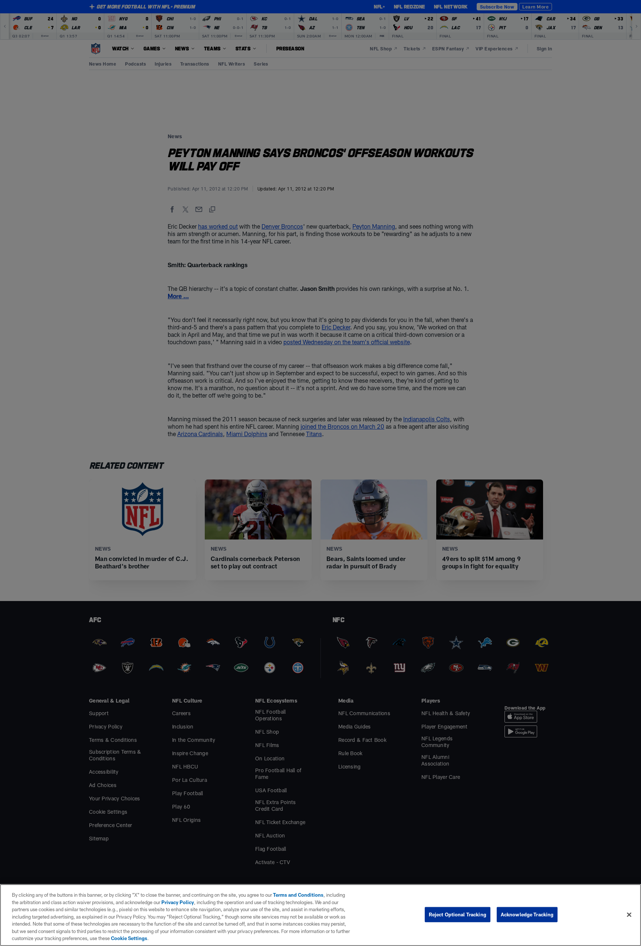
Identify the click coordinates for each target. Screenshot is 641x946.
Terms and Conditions (298, 895)
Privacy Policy (177, 902)
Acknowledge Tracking (527, 914)
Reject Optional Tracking (457, 914)
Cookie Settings (129, 938)
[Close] (629, 914)
